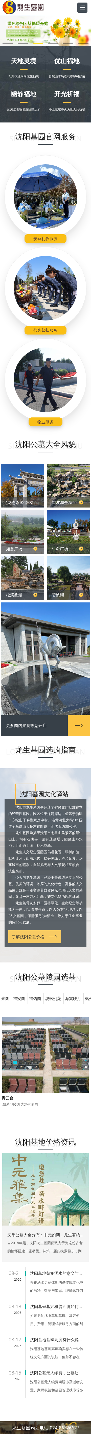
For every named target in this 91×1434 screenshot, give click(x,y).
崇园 (5, 998)
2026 (17, 1279)
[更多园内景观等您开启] (45, 647)
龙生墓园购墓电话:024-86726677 (45, 1428)
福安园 (19, 998)
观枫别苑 (53, 998)
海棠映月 (73, 998)
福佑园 (35, 998)
